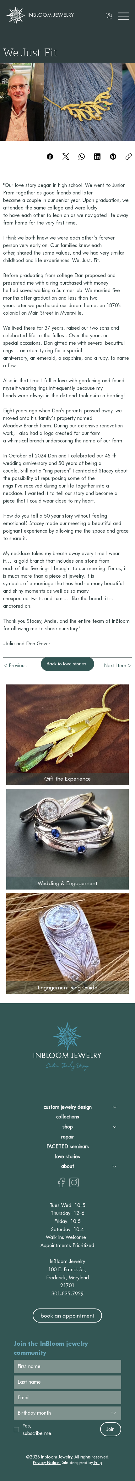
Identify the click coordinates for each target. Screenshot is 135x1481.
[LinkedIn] (97, 156)
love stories (67, 1156)
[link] (109, 16)
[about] (115, 1166)
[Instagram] (74, 1182)
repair (67, 1137)
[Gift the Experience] (67, 733)
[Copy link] (129, 156)
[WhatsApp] (81, 156)
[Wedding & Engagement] (67, 837)
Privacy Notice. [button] (47, 1462)
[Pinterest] (113, 156)
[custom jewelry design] (115, 1107)
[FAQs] (67, 942)
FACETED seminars (67, 1146)
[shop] (115, 1127)
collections (67, 1117)
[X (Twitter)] (65, 156)
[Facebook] (50, 156)
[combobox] (67, 1413)
